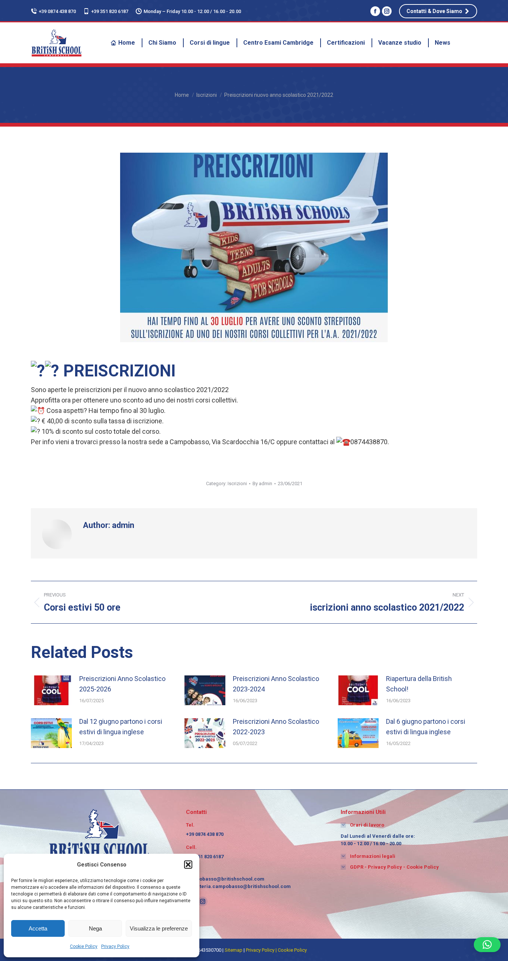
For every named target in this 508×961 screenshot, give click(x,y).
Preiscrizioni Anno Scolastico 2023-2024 (276, 684)
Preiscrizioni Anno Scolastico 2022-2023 (276, 726)
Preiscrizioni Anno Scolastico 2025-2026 (122, 684)
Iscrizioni (237, 483)
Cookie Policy (83, 946)
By (262, 483)
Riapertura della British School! (419, 684)
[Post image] (51, 690)
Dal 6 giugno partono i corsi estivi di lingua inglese (425, 726)
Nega (95, 928)
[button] (188, 864)
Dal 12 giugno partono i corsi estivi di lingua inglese (120, 726)
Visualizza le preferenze (159, 928)
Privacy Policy (115, 946)
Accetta (38, 928)
